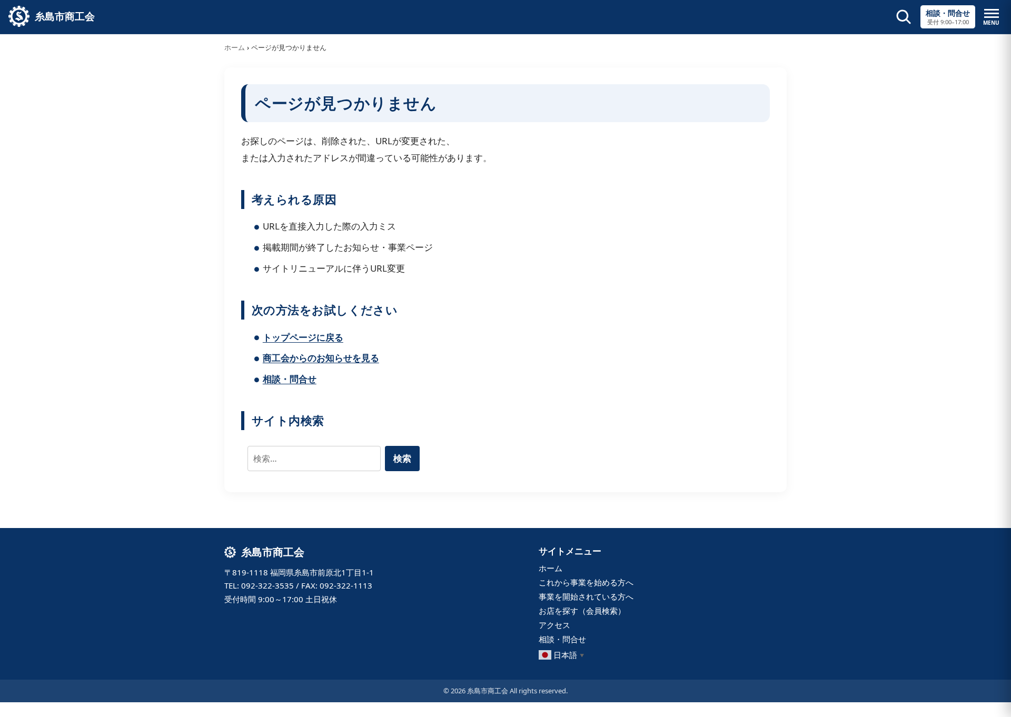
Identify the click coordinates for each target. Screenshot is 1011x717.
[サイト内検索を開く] (903, 17)
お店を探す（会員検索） (582, 610)
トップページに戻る (303, 337)
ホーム (234, 47)
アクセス (554, 625)
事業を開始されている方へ (586, 596)
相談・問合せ (289, 379)
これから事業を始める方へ (586, 582)
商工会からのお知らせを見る (321, 358)
